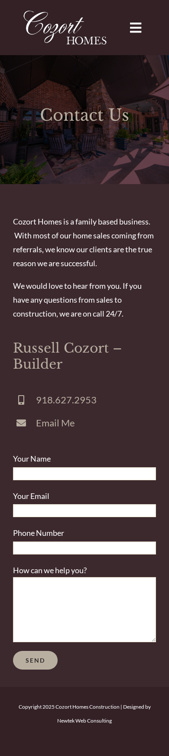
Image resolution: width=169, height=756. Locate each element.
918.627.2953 (66, 400)
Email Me (55, 423)
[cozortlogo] (65, 12)
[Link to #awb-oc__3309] (135, 27)
